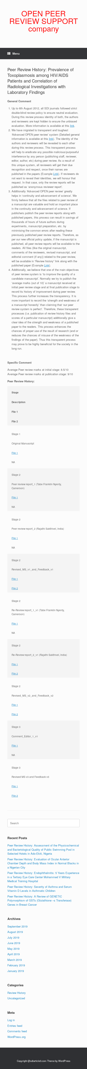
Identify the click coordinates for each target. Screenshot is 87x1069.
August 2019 (15, 932)
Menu (16, 53)
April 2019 (13, 954)
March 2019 (14, 960)
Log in (11, 1020)
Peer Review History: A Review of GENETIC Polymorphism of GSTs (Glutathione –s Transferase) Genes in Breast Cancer (39, 900)
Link (55, 174)
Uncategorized (16, 998)
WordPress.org (16, 1037)
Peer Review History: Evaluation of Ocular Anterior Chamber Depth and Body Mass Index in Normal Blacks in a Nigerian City (43, 863)
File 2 (15, 588)
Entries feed (14, 1026)
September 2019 (17, 926)
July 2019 (13, 937)
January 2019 (15, 971)
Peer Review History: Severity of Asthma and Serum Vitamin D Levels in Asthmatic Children (39, 889)
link (72, 126)
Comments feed (17, 1031)
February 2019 (16, 965)
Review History (16, 993)
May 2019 (13, 949)
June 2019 (13, 943)
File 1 (15, 453)
